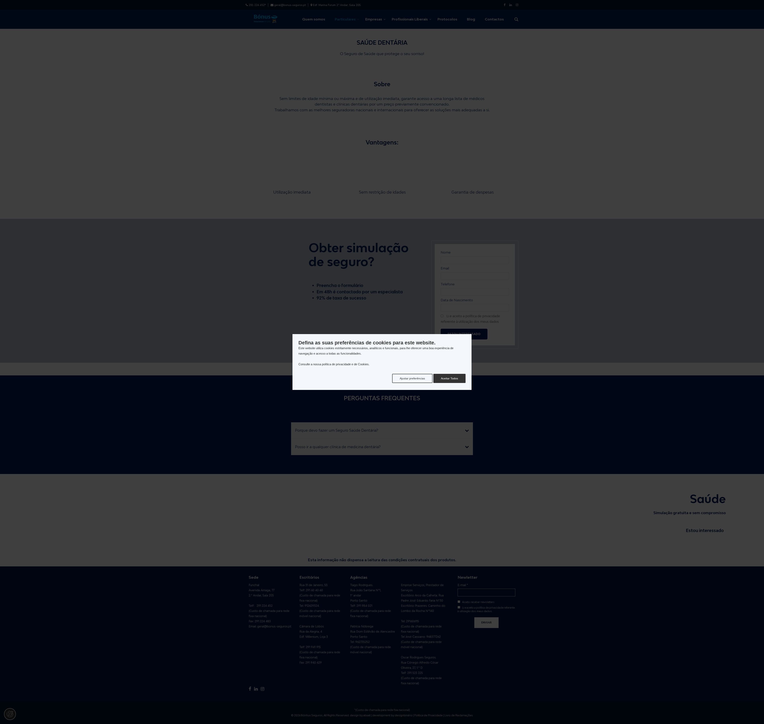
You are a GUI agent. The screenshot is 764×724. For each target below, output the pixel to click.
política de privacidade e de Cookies (345, 364)
